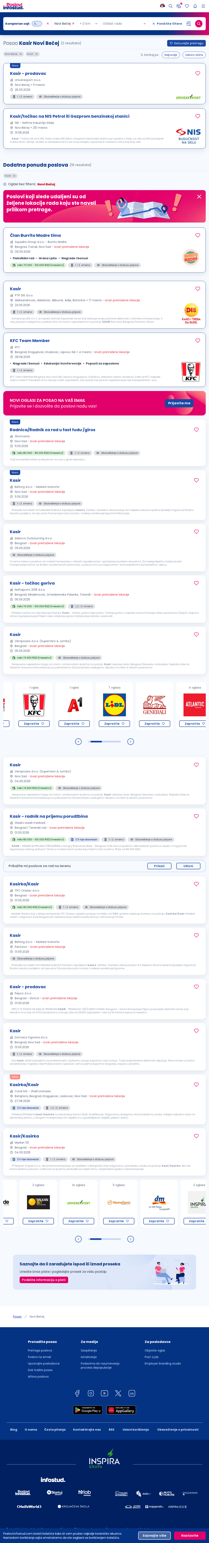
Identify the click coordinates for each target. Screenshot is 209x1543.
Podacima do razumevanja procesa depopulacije (100, 1365)
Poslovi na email (39, 1357)
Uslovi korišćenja (136, 1430)
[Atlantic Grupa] (174, 706)
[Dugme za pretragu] (198, 23)
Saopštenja (89, 1350)
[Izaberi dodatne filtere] (188, 23)
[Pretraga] (171, 6)
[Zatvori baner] (199, 196)
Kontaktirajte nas (87, 1430)
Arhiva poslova (38, 1377)
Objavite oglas (155, 1350)
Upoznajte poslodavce (44, 1363)
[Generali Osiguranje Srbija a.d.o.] (133, 706)
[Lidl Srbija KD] (93, 706)
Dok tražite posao (40, 1370)
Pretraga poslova (40, 1350)
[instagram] (91, 1394)
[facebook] (77, 1394)
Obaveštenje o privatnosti (177, 1430)
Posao (17, 1317)
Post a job (152, 1357)
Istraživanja (89, 1357)
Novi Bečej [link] (37, 1317)
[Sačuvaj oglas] (198, 73)
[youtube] (104, 1394)
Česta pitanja (55, 1430)
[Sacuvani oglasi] (187, 6)
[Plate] (179, 6)
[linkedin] (132, 1394)
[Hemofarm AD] (98, 1204)
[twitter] (118, 1394)
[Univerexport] (58, 1204)
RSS (111, 1430)
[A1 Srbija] (53, 706)
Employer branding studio (163, 1363)
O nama (31, 1430)
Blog (13, 1430)
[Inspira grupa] (178, 1204)
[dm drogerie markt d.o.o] (138, 1204)
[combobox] (25, 23)
